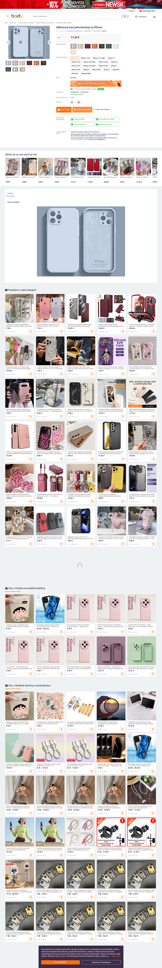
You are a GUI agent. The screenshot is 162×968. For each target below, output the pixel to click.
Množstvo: (59, 102)
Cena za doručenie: (62, 97)
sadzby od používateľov (74, 31)
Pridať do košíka (82, 109)
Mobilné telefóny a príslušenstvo (45, 22)
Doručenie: (59, 92)
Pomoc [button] (131, 11)
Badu (6, 22)
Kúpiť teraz (64, 109)
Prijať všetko (60, 962)
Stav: (57, 77)
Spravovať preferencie (101, 962)
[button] (7, 15)
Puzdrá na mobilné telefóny (64, 22)
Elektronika (13, 22)
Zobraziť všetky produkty (13, 725)
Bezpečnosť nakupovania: (60, 118)
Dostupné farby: (61, 44)
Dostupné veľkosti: (62, 57)
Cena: (59, 37)
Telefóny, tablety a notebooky (26, 22)
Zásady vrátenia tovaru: (61, 132)
